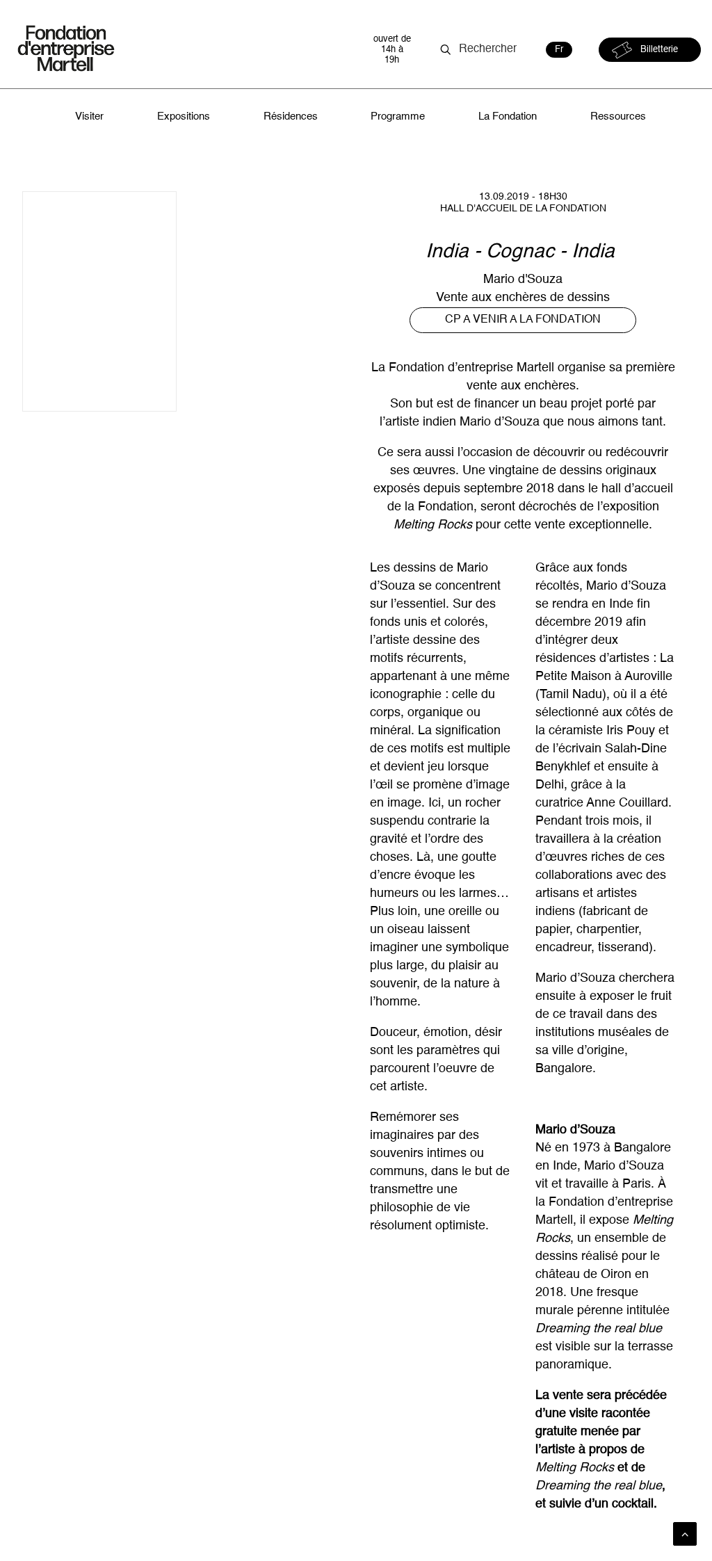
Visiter (89, 116)
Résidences (291, 116)
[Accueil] (181, 49)
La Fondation (507, 116)
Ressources (618, 116)
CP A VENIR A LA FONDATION (523, 319)
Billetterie (659, 49)
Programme (398, 116)
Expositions (183, 116)
